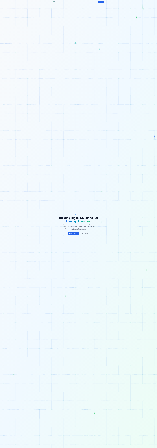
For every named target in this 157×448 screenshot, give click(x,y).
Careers (86, 1)
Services (75, 1)
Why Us (82, 1)
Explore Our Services (84, 233)
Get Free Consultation (72, 233)
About (78, 1)
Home (71, 1)
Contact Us (101, 1)
